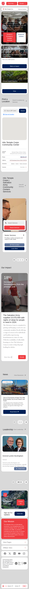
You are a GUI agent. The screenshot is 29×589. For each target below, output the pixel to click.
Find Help (11, 3)
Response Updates (21, 35)
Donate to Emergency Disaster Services (9, 37)
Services (17, 586)
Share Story (8, 357)
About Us (10, 586)
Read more (20, 469)
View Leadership (20, 430)
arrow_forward (26, 422)
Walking (13, 163)
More (24, 586)
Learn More (14, 248)
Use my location (8, 114)
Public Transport (23, 163)
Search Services (14, 227)
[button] (14, 259)
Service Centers (22, 9)
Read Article (14, 412)
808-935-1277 (23, 157)
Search (23, 110)
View (14, 91)
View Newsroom (20, 375)
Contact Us (20, 502)
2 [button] (20, 260)
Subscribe (20, 513)
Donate (22, 3)
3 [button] (22, 260)
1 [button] (19, 422)
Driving (17, 163)
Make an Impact (14, 66)
